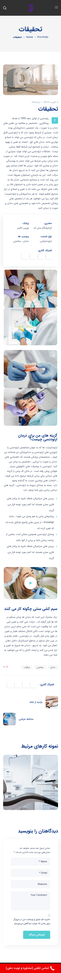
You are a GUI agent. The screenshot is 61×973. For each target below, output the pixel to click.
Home (29, 37)
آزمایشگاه (36, 102)
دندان (52, 667)
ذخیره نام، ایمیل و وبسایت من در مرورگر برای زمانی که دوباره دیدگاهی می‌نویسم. (31, 921)
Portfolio (42, 37)
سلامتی (40, 667)
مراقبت (27, 667)
